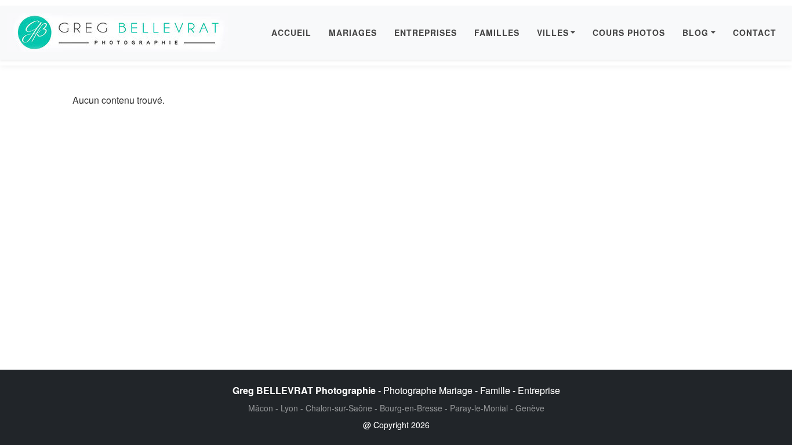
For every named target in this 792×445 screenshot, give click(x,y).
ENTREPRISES (425, 32)
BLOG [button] (695, 32)
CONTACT (754, 32)
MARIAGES (353, 32)
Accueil (291, 32)
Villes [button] (553, 32)
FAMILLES (496, 32)
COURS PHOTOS (629, 32)
